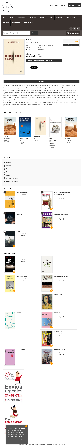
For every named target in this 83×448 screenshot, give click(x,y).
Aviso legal (31, 444)
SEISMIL (19, 312)
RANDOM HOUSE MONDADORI (47, 45)
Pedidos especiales (12, 181)
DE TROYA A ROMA (59, 350)
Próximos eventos (12, 178)
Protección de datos (40, 444)
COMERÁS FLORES (22, 192)
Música (8, 172)
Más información (16, 441)
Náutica (8, 165)
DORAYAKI (57, 312)
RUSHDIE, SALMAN (32, 42)
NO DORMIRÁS (21, 257)
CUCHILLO (37, 137)
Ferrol (8, 175)
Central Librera (53, 5)
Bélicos (8, 162)
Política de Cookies (52, 444)
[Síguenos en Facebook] (71, 28)
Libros (12, 17)
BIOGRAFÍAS (41, 50)
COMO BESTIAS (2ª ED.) (61, 276)
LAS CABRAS (21, 350)
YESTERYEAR (58, 331)
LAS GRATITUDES (22, 276)
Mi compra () (74, 33)
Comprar (71, 45)
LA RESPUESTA (58, 257)
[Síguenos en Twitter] (74, 28)
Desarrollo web (62, 444)
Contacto (62, 5)
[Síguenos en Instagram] (78, 28)
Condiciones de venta (22, 444)
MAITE (19, 231)
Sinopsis (41, 81)
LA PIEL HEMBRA (59, 294)
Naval (8, 169)
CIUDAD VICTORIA (7, 137)
